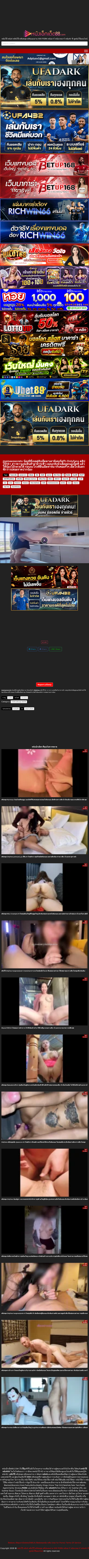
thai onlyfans (35, 483)
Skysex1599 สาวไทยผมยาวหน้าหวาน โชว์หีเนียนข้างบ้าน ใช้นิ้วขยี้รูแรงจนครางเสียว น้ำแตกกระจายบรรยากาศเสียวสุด (37, 1028)
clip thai (6, 487)
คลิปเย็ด (19, 479)
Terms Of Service (73, 1543)
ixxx (69, 483)
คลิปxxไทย (42, 479)
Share (33, 649)
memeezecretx (53, 483)
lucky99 (16, 709)
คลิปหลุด (18, 702)
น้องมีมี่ (75, 475)
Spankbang (16, 487)
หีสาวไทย (57, 475)
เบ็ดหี (42, 475)
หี (63, 475)
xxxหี (80, 479)
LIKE (45, 642)
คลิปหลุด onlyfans (30, 479)
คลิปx (50, 479)
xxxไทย (73, 479)
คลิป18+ (57, 479)
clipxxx (75, 483)
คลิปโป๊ (24, 702)
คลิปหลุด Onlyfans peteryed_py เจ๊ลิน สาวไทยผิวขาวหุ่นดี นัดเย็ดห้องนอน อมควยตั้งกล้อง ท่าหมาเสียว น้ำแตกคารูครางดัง (38, 857)
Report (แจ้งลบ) (44, 684)
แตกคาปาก (22, 475)
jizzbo (63, 483)
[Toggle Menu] (86, 51)
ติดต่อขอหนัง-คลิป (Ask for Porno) (50, 1543)
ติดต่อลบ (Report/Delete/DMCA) (22, 1543)
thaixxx (17, 483)
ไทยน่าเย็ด (13, 475)
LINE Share (55, 649)
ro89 (43, 483)
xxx (5, 483)
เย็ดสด (31, 475)
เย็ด (37, 475)
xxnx (10, 483)
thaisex (25, 483)
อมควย (49, 475)
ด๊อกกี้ (81, 475)
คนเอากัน (65, 479)
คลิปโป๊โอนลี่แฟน (9, 479)
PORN (14, 702)
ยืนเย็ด (68, 475)
